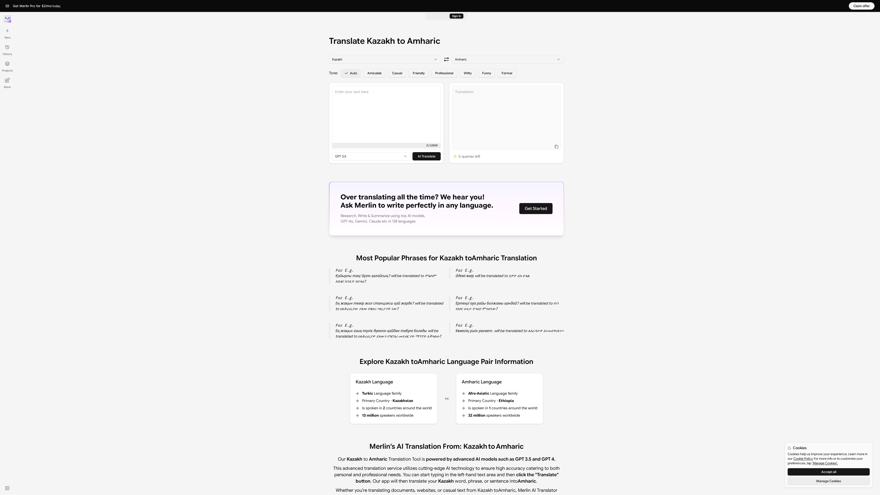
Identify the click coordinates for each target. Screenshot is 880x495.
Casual (397, 73)
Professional (444, 73)
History (7, 54)
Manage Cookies (828, 481)
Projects (7, 70)
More (7, 87)
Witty (468, 73)
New (7, 37)
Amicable (374, 73)
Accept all (828, 472)
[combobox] (385, 59)
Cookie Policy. (803, 458)
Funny (486, 73)
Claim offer (861, 6)
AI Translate (426, 156)
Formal (507, 73)
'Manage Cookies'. (825, 463)
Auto (353, 73)
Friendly (419, 73)
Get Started (536, 208)
